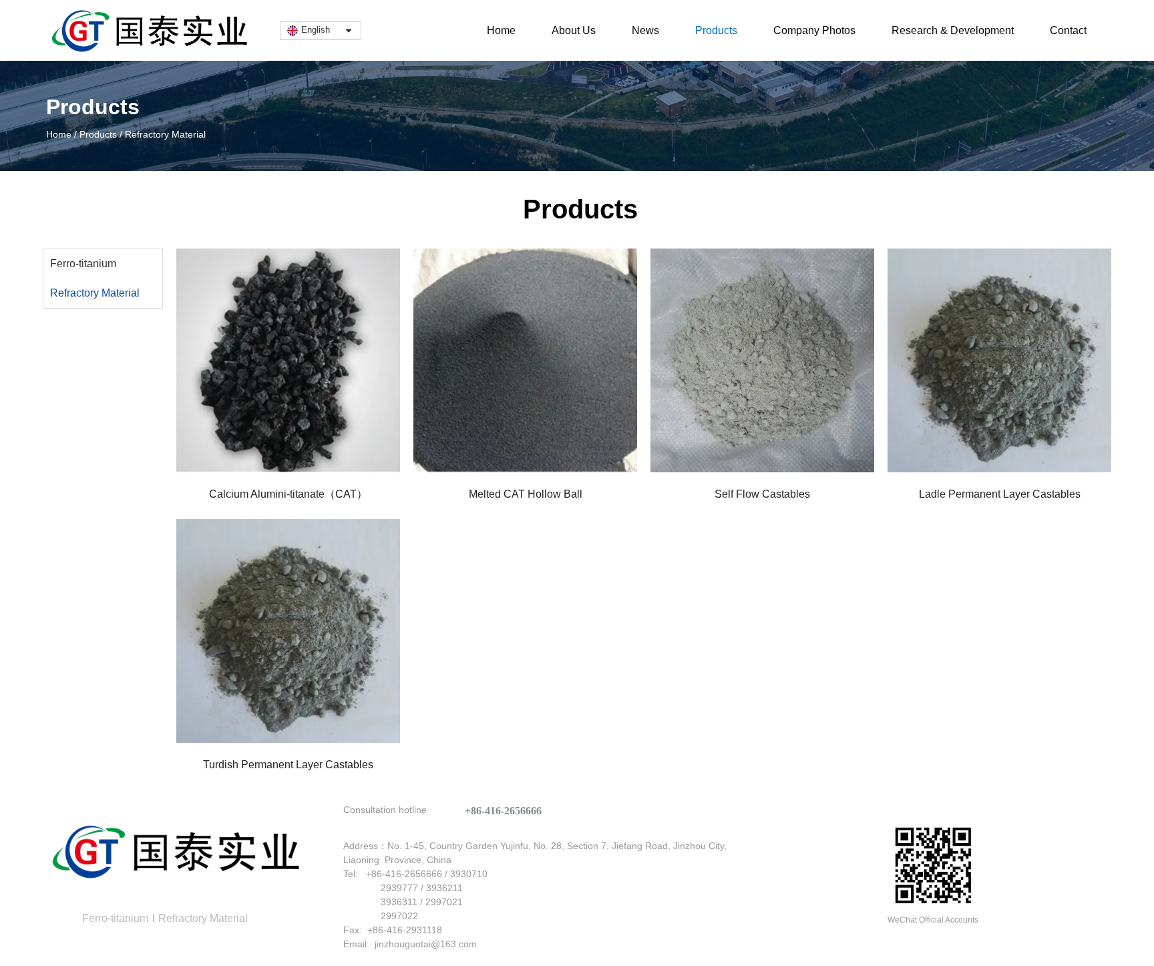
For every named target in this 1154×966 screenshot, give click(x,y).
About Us (574, 30)
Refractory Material (95, 293)
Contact (1068, 30)
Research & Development (953, 30)
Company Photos (814, 30)
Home (501, 30)
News (645, 30)
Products (716, 30)
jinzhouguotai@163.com (426, 944)
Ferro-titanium (83, 263)
